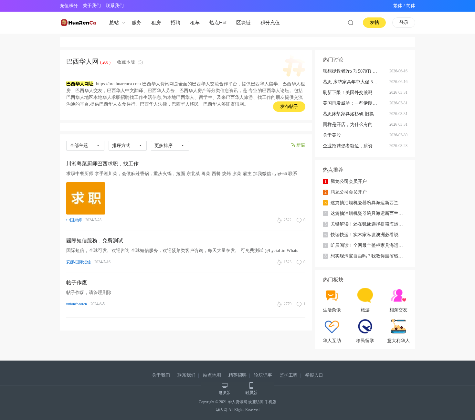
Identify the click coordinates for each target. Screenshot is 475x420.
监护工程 (289, 375)
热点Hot (218, 22)
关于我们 (92, 5)
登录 (403, 22)
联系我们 (115, 5)
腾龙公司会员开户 (345, 181)
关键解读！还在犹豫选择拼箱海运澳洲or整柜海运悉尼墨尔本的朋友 (370, 224)
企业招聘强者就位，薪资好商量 (354, 145)
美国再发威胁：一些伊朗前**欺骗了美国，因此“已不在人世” (356, 103)
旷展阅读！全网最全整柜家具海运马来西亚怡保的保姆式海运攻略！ (370, 245)
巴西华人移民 (185, 104)
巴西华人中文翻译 (125, 90)
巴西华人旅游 (239, 97)
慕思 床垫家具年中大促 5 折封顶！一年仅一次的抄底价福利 (356, 81)
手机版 (270, 402)
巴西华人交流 (205, 83)
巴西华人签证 (216, 104)
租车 (195, 22)
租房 (156, 22)
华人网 (221, 409)
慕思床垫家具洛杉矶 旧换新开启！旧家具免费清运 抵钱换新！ (356, 113)
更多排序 (163, 145)
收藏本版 (130, 62)
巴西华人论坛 (275, 90)
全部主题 (79, 145)
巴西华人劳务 (161, 90)
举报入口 (314, 375)
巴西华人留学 (264, 83)
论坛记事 (263, 375)
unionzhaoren (76, 304)
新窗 (300, 145)
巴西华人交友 (88, 90)
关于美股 (332, 135)
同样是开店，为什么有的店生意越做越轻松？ (356, 124)
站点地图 (212, 375)
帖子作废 (76, 282)
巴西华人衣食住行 (117, 104)
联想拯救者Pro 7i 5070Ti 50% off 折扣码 (356, 71)
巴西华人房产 (192, 90)
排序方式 (121, 145)
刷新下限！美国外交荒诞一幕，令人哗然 (356, 92)
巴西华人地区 (79, 97)
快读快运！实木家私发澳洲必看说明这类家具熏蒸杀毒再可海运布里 (370, 234)
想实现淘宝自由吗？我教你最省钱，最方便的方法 (370, 256)
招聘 (175, 22)
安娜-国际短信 (78, 262)
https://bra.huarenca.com (118, 83)
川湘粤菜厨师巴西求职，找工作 (102, 163)
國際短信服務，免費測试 (94, 240)
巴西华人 (185, 97)
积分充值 (270, 22)
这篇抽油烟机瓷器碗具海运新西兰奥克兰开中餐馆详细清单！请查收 (370, 202)
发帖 (374, 22)
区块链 (243, 22)
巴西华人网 (82, 61)
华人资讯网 (237, 402)
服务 (137, 22)
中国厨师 (74, 220)
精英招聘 (237, 375)
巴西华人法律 (153, 104)
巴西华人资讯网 (158, 83)
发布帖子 (289, 106)
